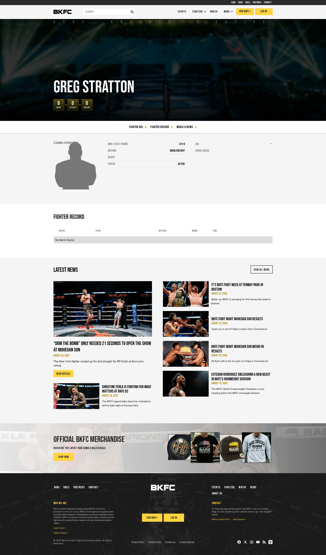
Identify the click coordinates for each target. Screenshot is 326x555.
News (253, 487)
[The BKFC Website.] (163, 487)
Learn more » (59, 528)
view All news (261, 269)
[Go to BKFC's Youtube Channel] (258, 542)
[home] (62, 12)
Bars (57, 487)
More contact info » (221, 519)
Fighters (229, 487)
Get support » (239, 519)
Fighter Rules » (60, 533)
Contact (93, 487)
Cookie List (170, 542)
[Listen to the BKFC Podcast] (270, 542)
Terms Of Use (154, 542)
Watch (242, 487)
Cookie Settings (186, 542)
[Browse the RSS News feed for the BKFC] (264, 542)
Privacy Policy (138, 542)
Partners (79, 487)
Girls (67, 487)
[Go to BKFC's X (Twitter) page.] (245, 542)
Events (216, 487)
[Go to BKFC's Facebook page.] (239, 542)
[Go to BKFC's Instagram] (252, 542)
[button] (198, 11)
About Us (217, 493)
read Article (63, 374)
